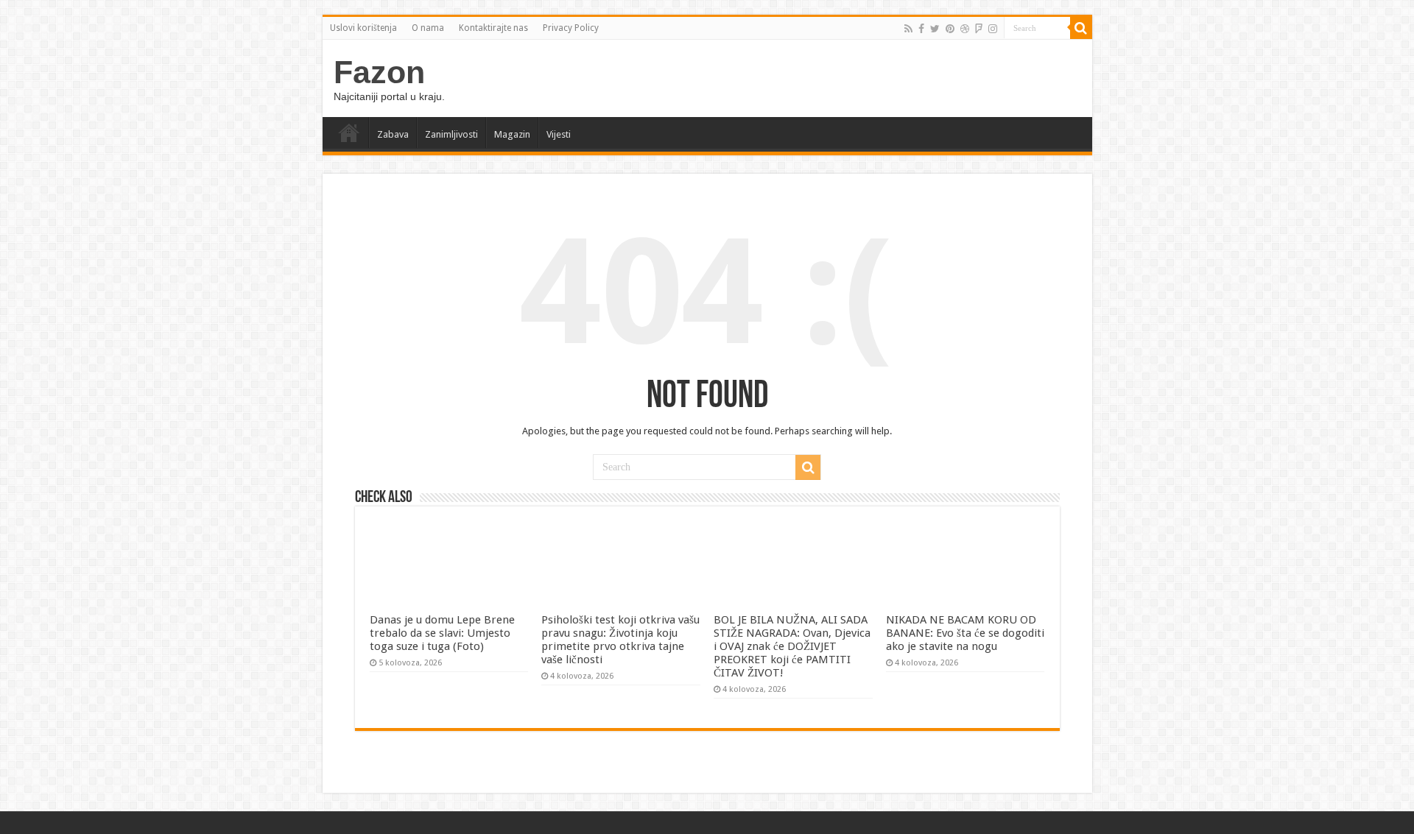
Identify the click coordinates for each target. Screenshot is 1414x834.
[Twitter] (935, 29)
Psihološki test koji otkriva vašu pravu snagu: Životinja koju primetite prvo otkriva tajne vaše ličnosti (620, 639)
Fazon (379, 72)
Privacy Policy (571, 28)
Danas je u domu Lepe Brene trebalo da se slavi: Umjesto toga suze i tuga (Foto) (442, 633)
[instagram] (993, 29)
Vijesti (558, 134)
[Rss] (908, 29)
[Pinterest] (950, 29)
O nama (428, 28)
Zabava (393, 134)
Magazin (512, 134)
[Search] (1081, 28)
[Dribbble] (965, 29)
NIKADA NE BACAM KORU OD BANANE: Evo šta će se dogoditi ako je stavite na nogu (965, 633)
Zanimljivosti (451, 134)
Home (349, 132)
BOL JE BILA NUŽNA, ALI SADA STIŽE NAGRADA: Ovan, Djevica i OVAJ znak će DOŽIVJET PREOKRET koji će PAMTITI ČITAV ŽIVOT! (792, 646)
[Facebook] (921, 29)
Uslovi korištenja (363, 28)
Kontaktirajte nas (493, 28)
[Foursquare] (979, 29)
